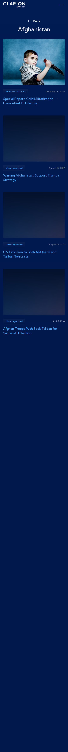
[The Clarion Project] (14, 5)
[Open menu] (61, 5)
